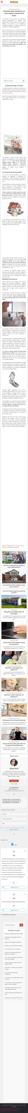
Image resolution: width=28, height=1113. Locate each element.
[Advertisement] (14, 62)
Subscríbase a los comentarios (9, 914)
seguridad (16, 547)
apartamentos (11, 545)
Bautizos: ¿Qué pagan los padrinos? (14, 669)
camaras (18, 545)
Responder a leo (14, 887)
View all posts (14, 780)
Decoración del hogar (14, 741)
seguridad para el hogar (7, 99)
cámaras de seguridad (8, 547)
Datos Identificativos (8, 1109)
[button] (15, 844)
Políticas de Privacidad (5, 1110)
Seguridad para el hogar (14, 9)
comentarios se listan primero (14, 791)
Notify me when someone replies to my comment (14, 827)
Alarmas (5, 545)
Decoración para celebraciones (14, 666)
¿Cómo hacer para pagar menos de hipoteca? (14, 643)
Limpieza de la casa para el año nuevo (13, 997)
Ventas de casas (14, 640)
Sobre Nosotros (14, 1110)
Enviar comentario (14, 829)
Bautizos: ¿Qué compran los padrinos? (14, 696)
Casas (22, 545)
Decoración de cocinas (14, 718)
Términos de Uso (17, 1109)
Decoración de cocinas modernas (14, 720)
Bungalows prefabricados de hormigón (14, 613)
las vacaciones (11, 23)
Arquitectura (14, 609)
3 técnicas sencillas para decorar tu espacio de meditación (14, 744)
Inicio (2, 1109)
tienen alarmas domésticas (19, 36)
